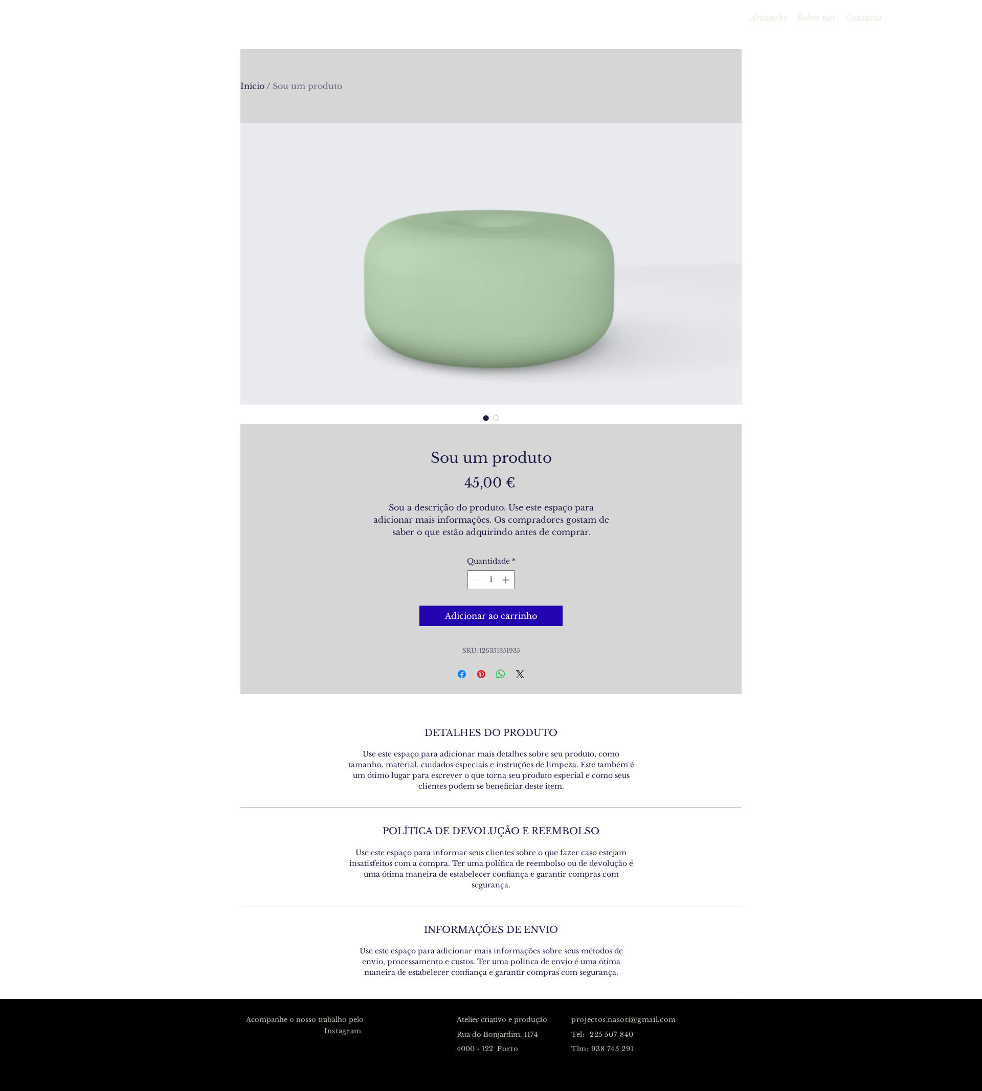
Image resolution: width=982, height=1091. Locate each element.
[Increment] (506, 580)
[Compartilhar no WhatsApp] (501, 674)
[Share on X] (520, 674)
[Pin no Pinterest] (481, 674)
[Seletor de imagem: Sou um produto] (486, 418)
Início (252, 86)
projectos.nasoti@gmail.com (623, 1019)
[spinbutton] (491, 580)
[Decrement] (475, 580)
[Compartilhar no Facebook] (462, 674)
